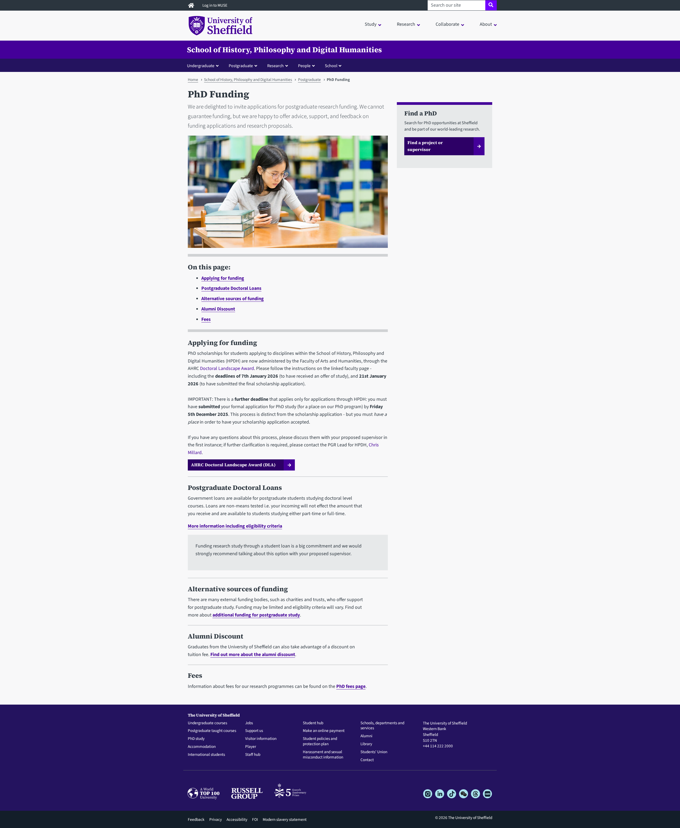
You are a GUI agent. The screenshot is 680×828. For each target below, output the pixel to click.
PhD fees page (351, 686)
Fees (206, 319)
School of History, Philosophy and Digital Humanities (284, 50)
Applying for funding (222, 278)
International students (206, 754)
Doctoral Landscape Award (227, 368)
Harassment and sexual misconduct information (323, 754)
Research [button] (406, 24)
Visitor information (261, 738)
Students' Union (373, 752)
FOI (255, 819)
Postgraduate (309, 80)
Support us (254, 731)
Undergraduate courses (207, 723)
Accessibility (237, 819)
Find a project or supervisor (425, 146)
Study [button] (370, 24)
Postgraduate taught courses (212, 731)
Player (250, 746)
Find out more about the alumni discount (252, 654)
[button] (204, 65)
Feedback (196, 819)
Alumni (366, 736)
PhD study (196, 738)
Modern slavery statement (285, 819)
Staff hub (252, 754)
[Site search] (491, 5)
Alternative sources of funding (232, 298)
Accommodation (202, 746)
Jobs (249, 723)
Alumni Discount (218, 309)
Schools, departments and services (382, 726)
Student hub (313, 723)
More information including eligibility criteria (235, 526)
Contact (367, 760)
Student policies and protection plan (320, 741)
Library (366, 744)
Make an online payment (324, 731)
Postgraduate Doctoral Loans (231, 288)
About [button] (486, 24)
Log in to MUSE (215, 5)
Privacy (215, 819)
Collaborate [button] (447, 24)
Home (193, 80)
